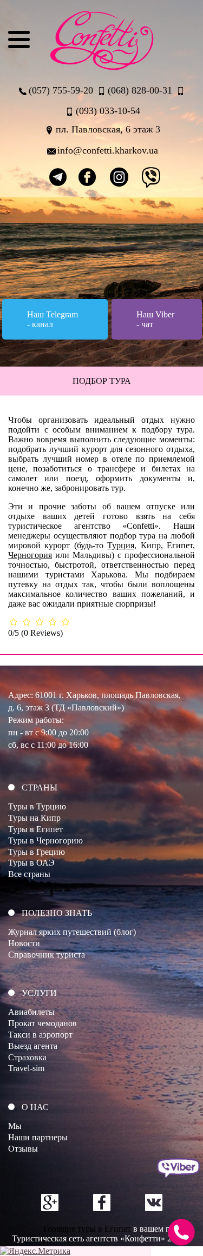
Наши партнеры (38, 1137)
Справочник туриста (46, 954)
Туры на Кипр (34, 817)
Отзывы (23, 1148)
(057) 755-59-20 (61, 90)
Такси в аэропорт (40, 1034)
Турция (120, 545)
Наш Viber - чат (155, 319)
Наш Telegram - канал (52, 319)
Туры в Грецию (36, 851)
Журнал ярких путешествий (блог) (72, 931)
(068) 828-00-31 (140, 90)
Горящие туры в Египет (87, 1228)
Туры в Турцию (37, 806)
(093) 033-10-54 (108, 110)
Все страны (29, 874)
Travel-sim (26, 1068)
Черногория (30, 555)
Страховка (27, 1057)
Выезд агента (32, 1046)
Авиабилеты (31, 1011)
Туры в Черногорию (45, 840)
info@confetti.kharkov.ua (107, 150)
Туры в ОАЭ (31, 862)
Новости (24, 943)
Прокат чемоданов (42, 1023)
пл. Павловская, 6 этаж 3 (108, 129)
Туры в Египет (35, 829)
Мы (15, 1126)
